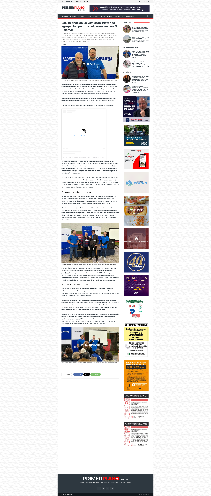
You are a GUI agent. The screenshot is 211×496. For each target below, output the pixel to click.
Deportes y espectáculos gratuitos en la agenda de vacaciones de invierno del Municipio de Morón (140, 29)
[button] (148, 16)
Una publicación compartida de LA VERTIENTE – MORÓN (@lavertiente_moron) (87, 157)
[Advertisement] (136, 460)
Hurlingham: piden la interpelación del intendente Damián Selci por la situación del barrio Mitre (140, 64)
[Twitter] (144, 1)
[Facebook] (142, 1)
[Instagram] (146, 1)
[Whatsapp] (148, 1)
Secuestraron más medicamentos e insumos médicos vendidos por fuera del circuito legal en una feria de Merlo (140, 89)
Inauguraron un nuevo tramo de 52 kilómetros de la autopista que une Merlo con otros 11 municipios (140, 39)
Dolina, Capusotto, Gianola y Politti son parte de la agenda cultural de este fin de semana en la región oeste (140, 79)
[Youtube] (140, 1)
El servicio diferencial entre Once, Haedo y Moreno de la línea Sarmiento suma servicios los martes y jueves (140, 54)
